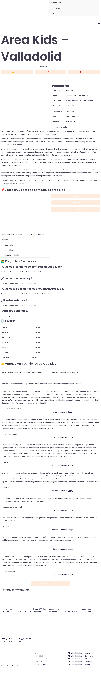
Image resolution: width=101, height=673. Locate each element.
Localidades (56, 2)
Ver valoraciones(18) (59, 127)
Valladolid (51, 66)
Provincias (55, 8)
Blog (52, 13)
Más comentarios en (62, 412)
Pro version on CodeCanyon (35, 234)
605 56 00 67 (37, 272)
